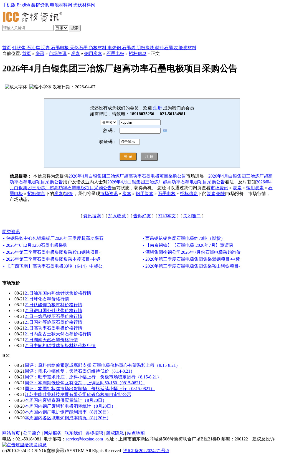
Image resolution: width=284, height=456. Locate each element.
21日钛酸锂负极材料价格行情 (53, 304)
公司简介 (32, 433)
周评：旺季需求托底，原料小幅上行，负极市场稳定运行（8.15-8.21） (93, 377)
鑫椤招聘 (94, 433)
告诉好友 (142, 215)
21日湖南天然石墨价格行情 (51, 339)
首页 (6, 47)
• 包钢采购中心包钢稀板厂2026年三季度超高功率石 (53, 238)
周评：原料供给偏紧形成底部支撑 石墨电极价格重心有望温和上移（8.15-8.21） (102, 365)
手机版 (9, 5)
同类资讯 (11, 231)
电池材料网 (61, 5)
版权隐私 (115, 433)
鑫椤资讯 (40, 5)
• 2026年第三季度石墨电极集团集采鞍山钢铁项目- (51, 252)
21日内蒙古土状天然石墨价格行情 (58, 334)
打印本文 (167, 215)
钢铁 (68, 193)
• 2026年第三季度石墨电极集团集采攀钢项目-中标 (191, 259)
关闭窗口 (192, 215)
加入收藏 (117, 215)
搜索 (74, 28)
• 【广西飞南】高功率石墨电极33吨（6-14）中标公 (53, 266)
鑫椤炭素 (17, 39)
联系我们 (73, 433)
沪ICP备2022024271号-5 (146, 450)
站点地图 (136, 433)
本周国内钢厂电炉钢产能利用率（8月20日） (68, 412)
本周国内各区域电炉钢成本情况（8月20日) (66, 417)
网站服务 (53, 433)
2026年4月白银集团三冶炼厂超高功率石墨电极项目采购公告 (127, 176)
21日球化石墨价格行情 (47, 298)
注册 (157, 108)
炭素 (75, 53)
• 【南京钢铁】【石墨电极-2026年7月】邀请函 (188, 245)
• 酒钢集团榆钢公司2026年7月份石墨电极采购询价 (192, 252)
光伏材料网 (84, 5)
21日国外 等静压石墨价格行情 (53, 322)
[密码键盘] (165, 130)
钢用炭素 (93, 53)
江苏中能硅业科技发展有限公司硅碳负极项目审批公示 (78, 394)
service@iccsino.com (85, 439)
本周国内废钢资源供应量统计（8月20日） (66, 400)
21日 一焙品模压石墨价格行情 (53, 316)
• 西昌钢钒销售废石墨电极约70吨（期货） (184, 238)
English (23, 5)
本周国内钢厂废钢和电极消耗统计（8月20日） (70, 406)
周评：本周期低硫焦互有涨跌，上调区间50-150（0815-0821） (85, 382)
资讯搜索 (92, 215)
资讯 (40, 53)
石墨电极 (115, 53)
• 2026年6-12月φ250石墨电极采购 (35, 245)
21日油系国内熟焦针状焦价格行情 (58, 293)
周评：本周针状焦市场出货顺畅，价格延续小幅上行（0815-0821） (90, 388)
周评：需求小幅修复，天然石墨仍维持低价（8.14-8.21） (80, 371)
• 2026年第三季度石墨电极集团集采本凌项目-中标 (51, 259)
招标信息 (137, 53)
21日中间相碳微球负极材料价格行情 (60, 345)
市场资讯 (58, 53)
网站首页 (11, 433)
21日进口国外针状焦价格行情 (53, 310)
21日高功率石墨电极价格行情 (53, 328)
